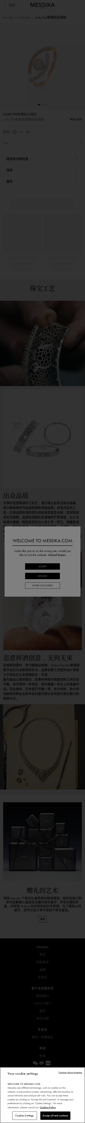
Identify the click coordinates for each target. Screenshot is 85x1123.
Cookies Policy (48, 1107)
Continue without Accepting (70, 1072)
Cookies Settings (24, 1115)
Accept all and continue (55, 1115)
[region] (42, 1095)
